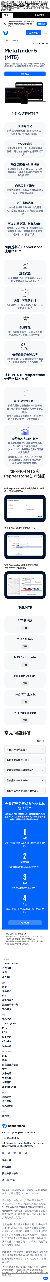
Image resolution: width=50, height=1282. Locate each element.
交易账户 (6, 991)
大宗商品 (6, 1073)
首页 (6, 15)
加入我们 (6, 976)
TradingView (9, 1023)
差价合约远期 (9, 1086)
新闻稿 (5, 1115)
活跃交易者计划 (10, 1004)
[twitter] (43, 43)
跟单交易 (6, 1036)
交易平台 (6, 1018)
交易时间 (6, 1008)
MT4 (4, 1032)
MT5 (4, 1027)
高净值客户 (8, 1000)
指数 (4, 1068)
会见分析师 (8, 1105)
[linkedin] (47, 43)
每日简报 (6, 1101)
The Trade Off (10, 963)
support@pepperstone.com (18, 1132)
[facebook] (40, 43)
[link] (4, 23)
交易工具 (6, 1045)
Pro (4, 995)
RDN (36, 1238)
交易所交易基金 (10, 1064)
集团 (4, 972)
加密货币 (6, 1082)
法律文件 (6, 1160)
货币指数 (6, 1077)
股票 (4, 1060)
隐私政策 (6, 1166)
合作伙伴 (6, 967)
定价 (4, 986)
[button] (45, 1278)
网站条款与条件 (10, 1173)
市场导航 (6, 1096)
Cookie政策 (8, 1180)
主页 (4, 41)
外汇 (4, 1055)
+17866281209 (10, 1137)
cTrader (6, 1041)
